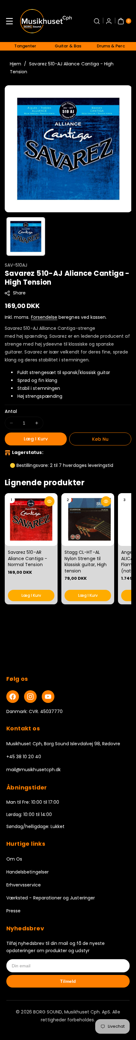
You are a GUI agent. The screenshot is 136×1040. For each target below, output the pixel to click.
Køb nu (100, 439)
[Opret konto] (109, 21)
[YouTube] (48, 696)
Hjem (15, 64)
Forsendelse (44, 317)
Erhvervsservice (23, 885)
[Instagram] (30, 696)
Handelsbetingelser (27, 872)
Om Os (14, 859)
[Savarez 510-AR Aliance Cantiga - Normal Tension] (31, 519)
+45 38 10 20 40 (23, 756)
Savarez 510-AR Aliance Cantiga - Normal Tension (27, 558)
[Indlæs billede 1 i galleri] (25, 236)
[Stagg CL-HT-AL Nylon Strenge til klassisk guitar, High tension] (87, 519)
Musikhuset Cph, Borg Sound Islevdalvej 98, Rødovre (63, 744)
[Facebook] (12, 696)
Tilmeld (68, 981)
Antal (11, 411)
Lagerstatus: (27, 452)
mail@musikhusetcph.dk (33, 769)
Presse (13, 911)
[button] (9, 21)
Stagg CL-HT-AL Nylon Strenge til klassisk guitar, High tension (86, 561)
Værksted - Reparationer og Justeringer (50, 898)
